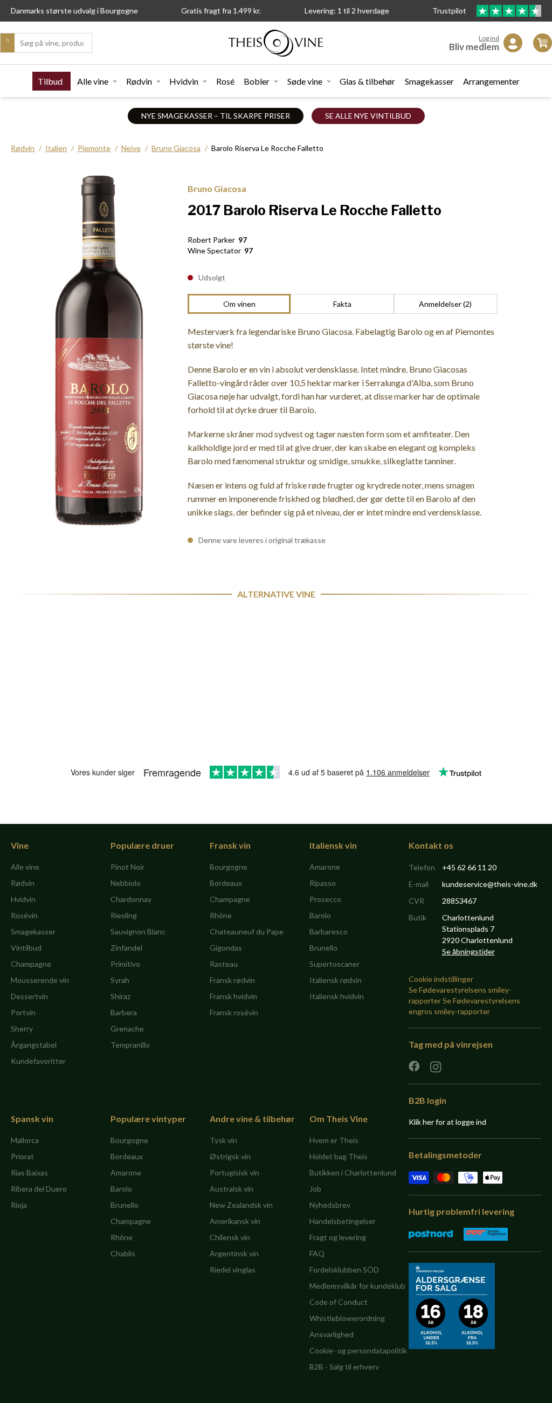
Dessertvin (29, 996)
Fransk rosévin (234, 1012)
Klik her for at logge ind (447, 1121)
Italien (56, 148)
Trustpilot (450, 10)
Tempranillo (130, 1044)
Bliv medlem (474, 46)
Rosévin (24, 915)
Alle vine (92, 81)
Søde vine (304, 81)
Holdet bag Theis (338, 1156)
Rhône (221, 915)
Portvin (23, 1012)
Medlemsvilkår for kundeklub (357, 1285)
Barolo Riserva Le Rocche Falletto (267, 148)
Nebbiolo (126, 883)
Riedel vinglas (233, 1269)
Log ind (489, 38)
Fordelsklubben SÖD (344, 1269)
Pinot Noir (127, 866)
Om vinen (239, 303)
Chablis (123, 1253)
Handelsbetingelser (342, 1221)
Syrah (120, 980)
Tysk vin (223, 1140)
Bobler (257, 81)
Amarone (324, 866)
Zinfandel (126, 947)
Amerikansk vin (235, 1221)
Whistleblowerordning (347, 1318)
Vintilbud (26, 947)
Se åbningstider (468, 951)
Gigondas (226, 947)
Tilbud (50, 81)
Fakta (342, 303)
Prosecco (325, 899)
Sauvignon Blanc (138, 931)
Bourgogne (228, 866)
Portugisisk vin (234, 1172)
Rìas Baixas (29, 1172)
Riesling (124, 915)
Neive (131, 148)
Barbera (124, 1012)
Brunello (323, 947)
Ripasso (322, 883)
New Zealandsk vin (241, 1204)
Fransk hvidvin (233, 996)
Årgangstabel (34, 1044)
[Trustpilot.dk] (509, 11)
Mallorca (25, 1140)
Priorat (22, 1156)
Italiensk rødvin (335, 980)
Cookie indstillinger (441, 979)
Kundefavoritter (38, 1060)
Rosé (225, 81)
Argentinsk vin (234, 1253)
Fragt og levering (337, 1237)
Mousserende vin (40, 980)
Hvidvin (183, 81)
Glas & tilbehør (367, 81)
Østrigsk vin (230, 1156)
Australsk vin (231, 1188)
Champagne (31, 963)
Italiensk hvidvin (336, 996)
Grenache (127, 1028)
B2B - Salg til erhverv (344, 1366)
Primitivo (125, 963)
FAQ (317, 1253)
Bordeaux (226, 883)
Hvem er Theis (333, 1140)
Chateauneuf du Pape (247, 931)
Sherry (22, 1028)
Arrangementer (491, 81)
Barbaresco (328, 931)
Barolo (320, 915)
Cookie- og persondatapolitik (358, 1350)
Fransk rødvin (232, 980)
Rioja (19, 1204)
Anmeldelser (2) (445, 303)
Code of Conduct (338, 1301)
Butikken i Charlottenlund (352, 1172)
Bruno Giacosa (176, 148)
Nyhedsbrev (329, 1204)
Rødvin (139, 81)
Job (315, 1188)
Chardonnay (131, 899)
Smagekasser (429, 81)
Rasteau (224, 963)
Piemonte (94, 148)
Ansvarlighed (331, 1334)
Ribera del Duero (39, 1188)
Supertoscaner (334, 963)
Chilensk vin (230, 1237)
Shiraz (120, 996)
